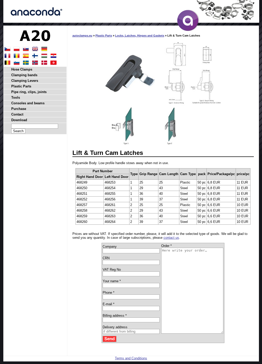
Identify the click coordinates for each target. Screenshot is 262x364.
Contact (17, 114)
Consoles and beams (28, 103)
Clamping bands (24, 75)
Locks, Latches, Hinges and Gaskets (139, 35)
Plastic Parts (103, 35)
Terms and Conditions (131, 358)
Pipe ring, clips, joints (29, 92)
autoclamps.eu (82, 35)
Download (19, 120)
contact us (171, 238)
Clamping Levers (24, 81)
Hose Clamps (21, 69)
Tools (15, 97)
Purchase (18, 109)
